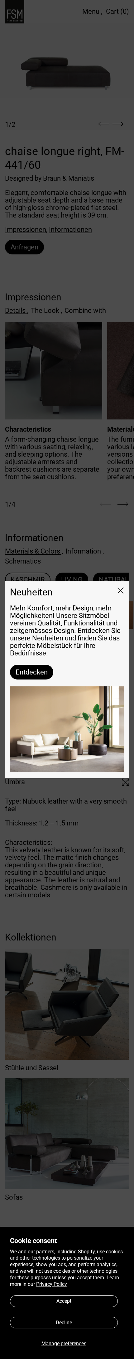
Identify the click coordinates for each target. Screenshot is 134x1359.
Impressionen (25, 229)
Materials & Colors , (34, 551)
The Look (46, 310)
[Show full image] (125, 782)
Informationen (70, 229)
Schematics (23, 561)
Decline (64, 1323)
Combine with (85, 310)
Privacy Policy (51, 1284)
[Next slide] (123, 504)
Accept (63, 1301)
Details (16, 310)
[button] (67, 60)
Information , (84, 551)
